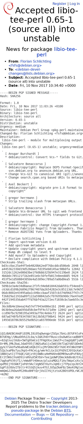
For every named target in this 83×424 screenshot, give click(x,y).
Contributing (41, 419)
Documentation (18, 415)
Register (59, 4)
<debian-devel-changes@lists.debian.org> (32, 71)
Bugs (40, 415)
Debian (11, 398)
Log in (75, 4)
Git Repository (62, 415)
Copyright (59, 398)
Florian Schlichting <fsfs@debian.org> (30, 63)
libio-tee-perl (57, 52)
